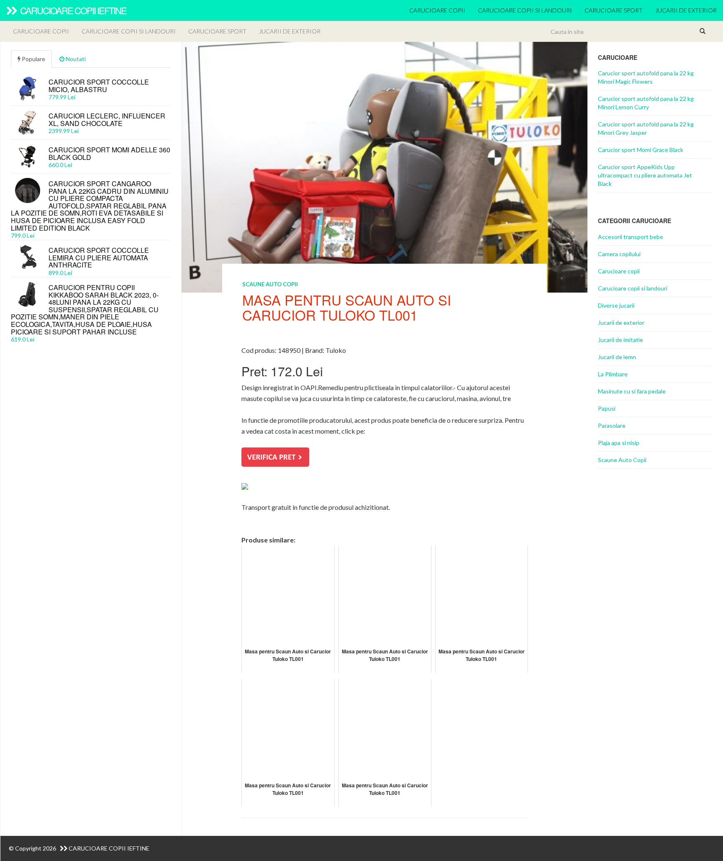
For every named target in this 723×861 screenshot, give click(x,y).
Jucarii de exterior (686, 10)
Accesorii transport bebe (630, 236)
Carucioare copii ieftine (72, 10)
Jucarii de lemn (617, 356)
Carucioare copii (437, 10)
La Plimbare (613, 374)
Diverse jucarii (616, 305)
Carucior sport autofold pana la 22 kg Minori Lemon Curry (646, 103)
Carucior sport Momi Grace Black (640, 149)
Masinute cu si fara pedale (632, 391)
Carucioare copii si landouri (525, 10)
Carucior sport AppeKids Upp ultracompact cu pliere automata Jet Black (645, 175)
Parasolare (612, 425)
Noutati (75, 58)
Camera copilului (619, 253)
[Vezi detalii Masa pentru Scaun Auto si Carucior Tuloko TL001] (385, 166)
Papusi (606, 408)
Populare (33, 58)
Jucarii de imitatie (620, 339)
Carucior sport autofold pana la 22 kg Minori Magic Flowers (646, 77)
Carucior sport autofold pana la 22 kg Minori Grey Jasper (646, 128)
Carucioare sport (614, 10)
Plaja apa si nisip (618, 442)
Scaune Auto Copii (270, 284)
